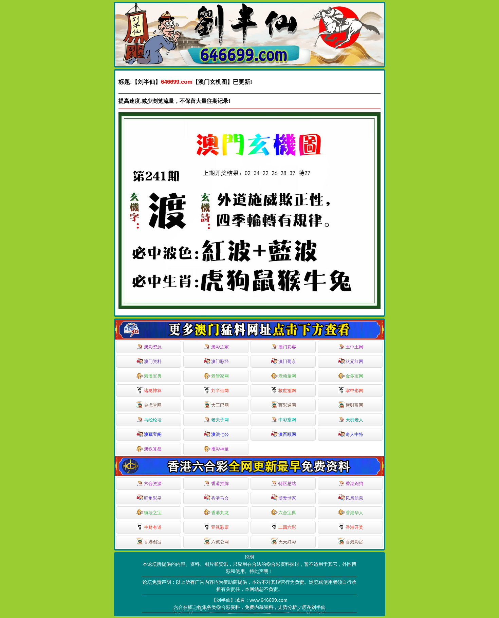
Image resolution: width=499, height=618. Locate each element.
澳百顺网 (287, 434)
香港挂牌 (220, 483)
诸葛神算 (153, 390)
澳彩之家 (220, 346)
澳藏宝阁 (153, 434)
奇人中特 (354, 434)
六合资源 (153, 483)
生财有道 (153, 527)
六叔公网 (220, 541)
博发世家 (287, 498)
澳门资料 (153, 361)
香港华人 (354, 512)
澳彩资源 (153, 346)
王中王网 (354, 346)
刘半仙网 (220, 390)
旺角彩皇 (153, 498)
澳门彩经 (220, 361)
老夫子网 (220, 419)
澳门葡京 (287, 361)
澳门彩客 (287, 346)
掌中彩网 (354, 390)
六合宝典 (287, 512)
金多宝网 (354, 376)
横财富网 (354, 405)
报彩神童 (220, 448)
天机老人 (354, 419)
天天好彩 (287, 541)
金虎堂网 (153, 405)
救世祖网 (287, 390)
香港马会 (220, 498)
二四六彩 (287, 527)
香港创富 (153, 541)
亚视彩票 (220, 527)
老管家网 (220, 376)
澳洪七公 (220, 434)
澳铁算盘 (153, 448)
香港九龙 (220, 512)
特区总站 (287, 483)
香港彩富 (354, 541)
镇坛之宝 (153, 512)
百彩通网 (287, 405)
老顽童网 (287, 376)
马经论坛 (153, 419)
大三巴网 (220, 405)
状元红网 (354, 361)
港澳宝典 (153, 376)
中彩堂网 (287, 419)
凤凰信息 (354, 498)
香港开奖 (354, 527)
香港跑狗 (354, 483)
